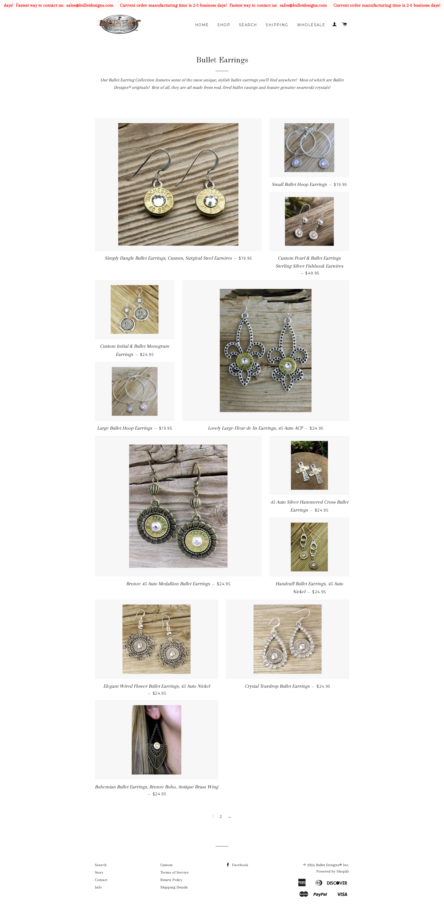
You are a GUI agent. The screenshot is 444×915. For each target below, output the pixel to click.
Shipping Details (174, 887)
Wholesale (311, 25)
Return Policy (171, 880)
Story (99, 872)
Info (98, 887)
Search (248, 25)
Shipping (277, 25)
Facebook (239, 865)
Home (202, 25)
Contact (101, 880)
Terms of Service (174, 872)
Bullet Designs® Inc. (332, 865)
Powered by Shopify (332, 871)
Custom (166, 865)
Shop (223, 25)
